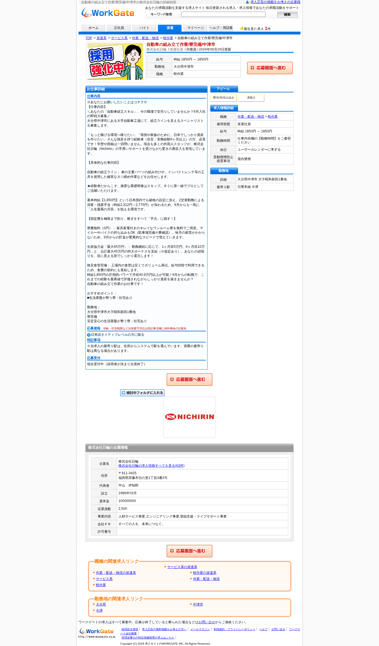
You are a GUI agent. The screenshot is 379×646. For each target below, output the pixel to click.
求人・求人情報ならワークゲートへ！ (97, 630)
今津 (99, 610)
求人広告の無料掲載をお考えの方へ (164, 629)
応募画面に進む (177, 375)
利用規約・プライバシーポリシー (234, 629)
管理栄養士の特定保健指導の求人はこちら (148, 637)
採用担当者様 (130, 629)
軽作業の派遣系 (204, 573)
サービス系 (104, 579)
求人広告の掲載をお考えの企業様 (275, 2)
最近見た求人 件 (257, 28)
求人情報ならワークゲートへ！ (107, 9)
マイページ (195, 28)
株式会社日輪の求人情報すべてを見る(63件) (151, 466)
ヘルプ (263, 629)
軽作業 (273, 116)
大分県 (101, 604)
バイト (145, 28)
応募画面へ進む (254, 63)
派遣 (170, 28)
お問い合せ (206, 622)
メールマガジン (200, 629)
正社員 (119, 28)
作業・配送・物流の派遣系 (116, 573)
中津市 (198, 604)
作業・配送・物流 (250, 116)
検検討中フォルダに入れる (140, 391)
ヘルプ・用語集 (221, 28)
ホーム (93, 28)
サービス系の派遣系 (182, 567)
